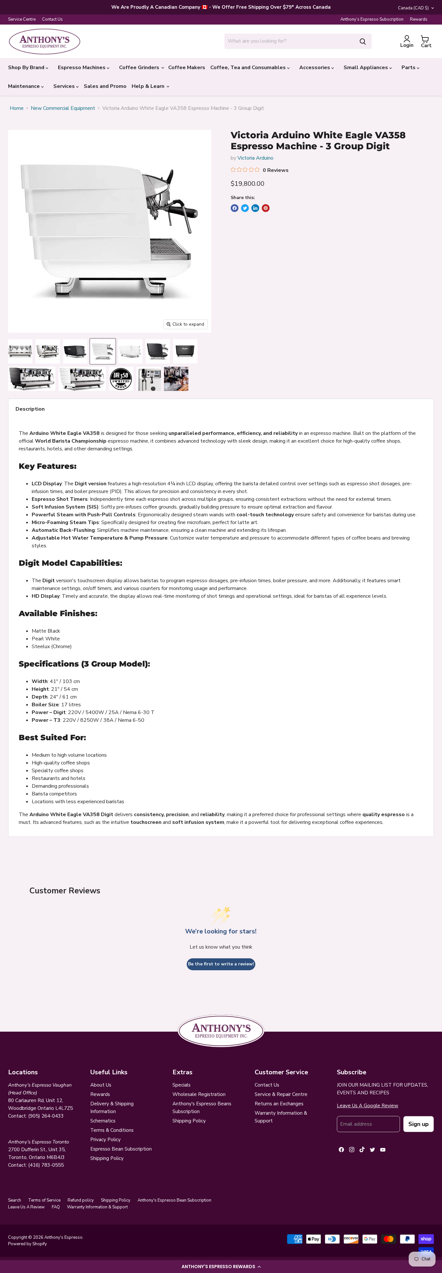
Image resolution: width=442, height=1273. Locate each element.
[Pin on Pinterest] (266, 208)
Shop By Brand (27, 67)
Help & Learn (149, 86)
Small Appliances (366, 67)
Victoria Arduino (255, 158)
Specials (181, 1085)
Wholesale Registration (199, 1094)
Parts (409, 67)
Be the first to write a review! (221, 964)
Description (30, 409)
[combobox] (289, 41)
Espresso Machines (82, 67)
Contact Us (52, 19)
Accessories (315, 67)
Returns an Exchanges (279, 1103)
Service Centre (22, 19)
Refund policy (81, 1200)
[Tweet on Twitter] (245, 208)
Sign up (418, 1124)
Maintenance (24, 86)
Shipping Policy (107, 1158)
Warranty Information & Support (97, 1207)
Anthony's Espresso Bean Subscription (174, 1200)
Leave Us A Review (26, 1207)
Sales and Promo (105, 86)
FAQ (56, 1207)
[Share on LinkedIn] (255, 208)
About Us (100, 1085)
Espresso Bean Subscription (121, 1149)
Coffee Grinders (139, 67)
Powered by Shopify (27, 1244)
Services (64, 86)
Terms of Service (44, 1200)
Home (17, 108)
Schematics (103, 1121)
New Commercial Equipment (63, 108)
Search (14, 1200)
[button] (221, 1266)
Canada (413, 8)
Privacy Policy (105, 1139)
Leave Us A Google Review (367, 1105)
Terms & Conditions (112, 1130)
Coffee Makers (186, 67)
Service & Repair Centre (281, 1094)
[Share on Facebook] (234, 208)
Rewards (418, 19)
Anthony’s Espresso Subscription (371, 19)
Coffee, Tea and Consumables (248, 67)
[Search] (362, 41)
